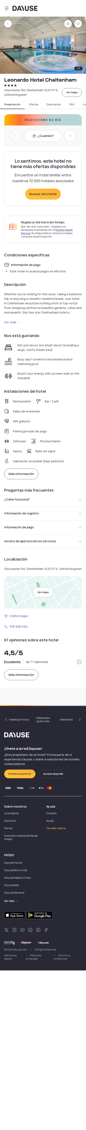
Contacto (51, 813)
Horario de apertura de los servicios (30, 541)
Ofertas (33, 104)
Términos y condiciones (62, 957)
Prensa (8, 828)
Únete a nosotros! (19, 774)
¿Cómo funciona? (17, 499)
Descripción (54, 104)
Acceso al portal (53, 774)
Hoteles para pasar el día (43, 719)
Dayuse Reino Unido (15, 870)
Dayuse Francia (13, 862)
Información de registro (21, 513)
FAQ (71, 104)
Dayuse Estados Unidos (17, 877)
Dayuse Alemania (14, 892)
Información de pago (19, 527)
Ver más (10, 322)
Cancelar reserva (56, 828)
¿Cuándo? (46, 136)
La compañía (11, 813)
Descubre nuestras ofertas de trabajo (21, 837)
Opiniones (10, 821)
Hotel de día (66, 719)
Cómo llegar (19, 616)
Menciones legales (10, 957)
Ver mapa (71, 92)
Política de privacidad (33, 957)
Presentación (12, 104)
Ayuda (50, 821)
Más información (21, 474)
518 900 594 (19, 626)
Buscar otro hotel (43, 194)
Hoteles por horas (19, 719)
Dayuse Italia (11, 885)
